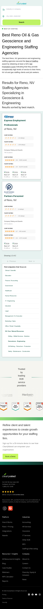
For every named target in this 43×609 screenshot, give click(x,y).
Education (8, 275)
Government (9, 285)
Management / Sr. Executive (13, 316)
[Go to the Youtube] (32, 594)
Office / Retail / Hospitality (12, 326)
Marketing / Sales (10, 321)
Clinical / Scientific (10, 270)
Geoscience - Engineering (16, 341)
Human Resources (10, 296)
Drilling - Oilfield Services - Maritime (19, 336)
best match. (28, 107)
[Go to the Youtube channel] (36, 594)
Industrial (8, 306)
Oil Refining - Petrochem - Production (19, 346)
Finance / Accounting (11, 280)
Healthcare (8, 290)
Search (21, 22)
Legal (6, 311)
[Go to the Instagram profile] (39, 594)
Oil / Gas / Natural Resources (14, 331)
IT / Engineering (10, 301)
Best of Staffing (32, 61)
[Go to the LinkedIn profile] (29, 594)
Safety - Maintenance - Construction (19, 351)
